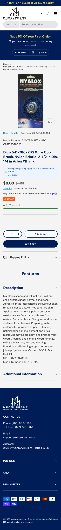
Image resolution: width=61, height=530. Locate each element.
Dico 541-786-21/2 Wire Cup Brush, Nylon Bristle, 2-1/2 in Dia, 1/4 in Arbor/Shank (29, 68)
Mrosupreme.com (19, 519)
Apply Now (13, 175)
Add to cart (41, 234)
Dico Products (10, 132)
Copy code (41, 52)
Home (6, 64)
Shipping (7, 188)
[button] (48, 13)
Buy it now (30, 243)
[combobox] (30, 24)
